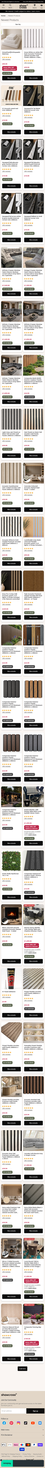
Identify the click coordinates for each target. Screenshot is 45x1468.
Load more (22, 1368)
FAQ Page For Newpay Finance (10, 1454)
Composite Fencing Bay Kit (32, 1328)
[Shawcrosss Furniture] (11, 1398)
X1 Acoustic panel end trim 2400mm (10, 109)
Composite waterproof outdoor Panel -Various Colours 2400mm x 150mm (32, 876)
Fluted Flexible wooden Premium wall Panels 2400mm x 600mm (10, 1101)
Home (3, 16)
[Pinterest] (11, 1423)
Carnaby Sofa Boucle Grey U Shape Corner (33, 1154)
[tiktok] (25, 1423)
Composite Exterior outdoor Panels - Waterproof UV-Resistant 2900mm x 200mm (11, 650)
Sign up (35, 1411)
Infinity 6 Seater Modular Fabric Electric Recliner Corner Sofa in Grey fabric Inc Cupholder (11, 272)
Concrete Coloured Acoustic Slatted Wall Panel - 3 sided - (31, 487)
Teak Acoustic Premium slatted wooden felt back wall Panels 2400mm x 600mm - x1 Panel (33, 596)
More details (11, 78)
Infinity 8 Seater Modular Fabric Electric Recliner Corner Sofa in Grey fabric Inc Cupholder (33, 326)
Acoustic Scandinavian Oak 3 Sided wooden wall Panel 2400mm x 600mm (11, 487)
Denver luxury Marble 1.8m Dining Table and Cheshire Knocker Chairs (33, 929)
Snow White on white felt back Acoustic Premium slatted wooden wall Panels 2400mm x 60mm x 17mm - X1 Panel (33, 54)
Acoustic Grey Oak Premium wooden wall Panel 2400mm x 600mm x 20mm (11, 1156)
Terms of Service (29, 1456)
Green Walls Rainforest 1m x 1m (10, 874)
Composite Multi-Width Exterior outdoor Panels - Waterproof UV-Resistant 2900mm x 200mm (33, 380)
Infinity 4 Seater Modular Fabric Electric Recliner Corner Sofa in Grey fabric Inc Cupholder (11, 326)
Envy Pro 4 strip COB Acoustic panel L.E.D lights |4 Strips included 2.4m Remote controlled (11, 596)
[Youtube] (32, 1423)
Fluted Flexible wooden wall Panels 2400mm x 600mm (32, 993)
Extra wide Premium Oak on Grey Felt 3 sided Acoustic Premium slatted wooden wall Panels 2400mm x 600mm (11, 1210)
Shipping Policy (17, 1456)
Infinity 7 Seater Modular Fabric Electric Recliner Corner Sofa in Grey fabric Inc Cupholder (11, 380)
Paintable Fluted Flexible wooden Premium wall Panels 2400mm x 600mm (33, 1047)
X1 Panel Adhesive (8, 991)
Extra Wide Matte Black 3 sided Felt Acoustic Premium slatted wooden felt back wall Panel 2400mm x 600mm (33, 1210)
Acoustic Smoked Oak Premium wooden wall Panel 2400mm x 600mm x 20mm (33, 1102)
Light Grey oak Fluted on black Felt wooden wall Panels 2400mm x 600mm (11, 433)
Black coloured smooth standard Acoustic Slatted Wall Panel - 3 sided (11, 929)
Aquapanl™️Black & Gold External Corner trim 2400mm (33, 218)
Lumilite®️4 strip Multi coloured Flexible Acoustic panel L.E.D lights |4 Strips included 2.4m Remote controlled (33, 542)
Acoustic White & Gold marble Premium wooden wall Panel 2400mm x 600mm (11, 542)
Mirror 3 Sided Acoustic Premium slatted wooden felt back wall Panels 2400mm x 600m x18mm (11, 1264)
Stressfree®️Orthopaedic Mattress (11, 53)
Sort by (18, 24)
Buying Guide (37, 1454)
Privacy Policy (26, 1454)
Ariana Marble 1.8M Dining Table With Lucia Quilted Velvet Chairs (32, 811)
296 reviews (6, 59)
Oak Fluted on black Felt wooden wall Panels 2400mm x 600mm (33, 433)
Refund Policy (6, 1456)
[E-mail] (40, 1423)
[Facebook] (4, 1423)
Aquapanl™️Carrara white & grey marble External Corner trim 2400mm (11, 218)
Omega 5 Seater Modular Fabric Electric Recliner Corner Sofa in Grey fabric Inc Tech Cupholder (33, 272)
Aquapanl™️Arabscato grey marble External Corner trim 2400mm (10, 164)
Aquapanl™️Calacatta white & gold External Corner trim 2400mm (32, 164)
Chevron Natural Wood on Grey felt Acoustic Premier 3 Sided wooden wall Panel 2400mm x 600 (11, 1329)
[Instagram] (18, 1423)
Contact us (40, 1456)
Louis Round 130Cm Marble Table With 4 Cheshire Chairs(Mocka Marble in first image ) (32, 1264)
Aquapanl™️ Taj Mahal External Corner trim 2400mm (32, 110)
